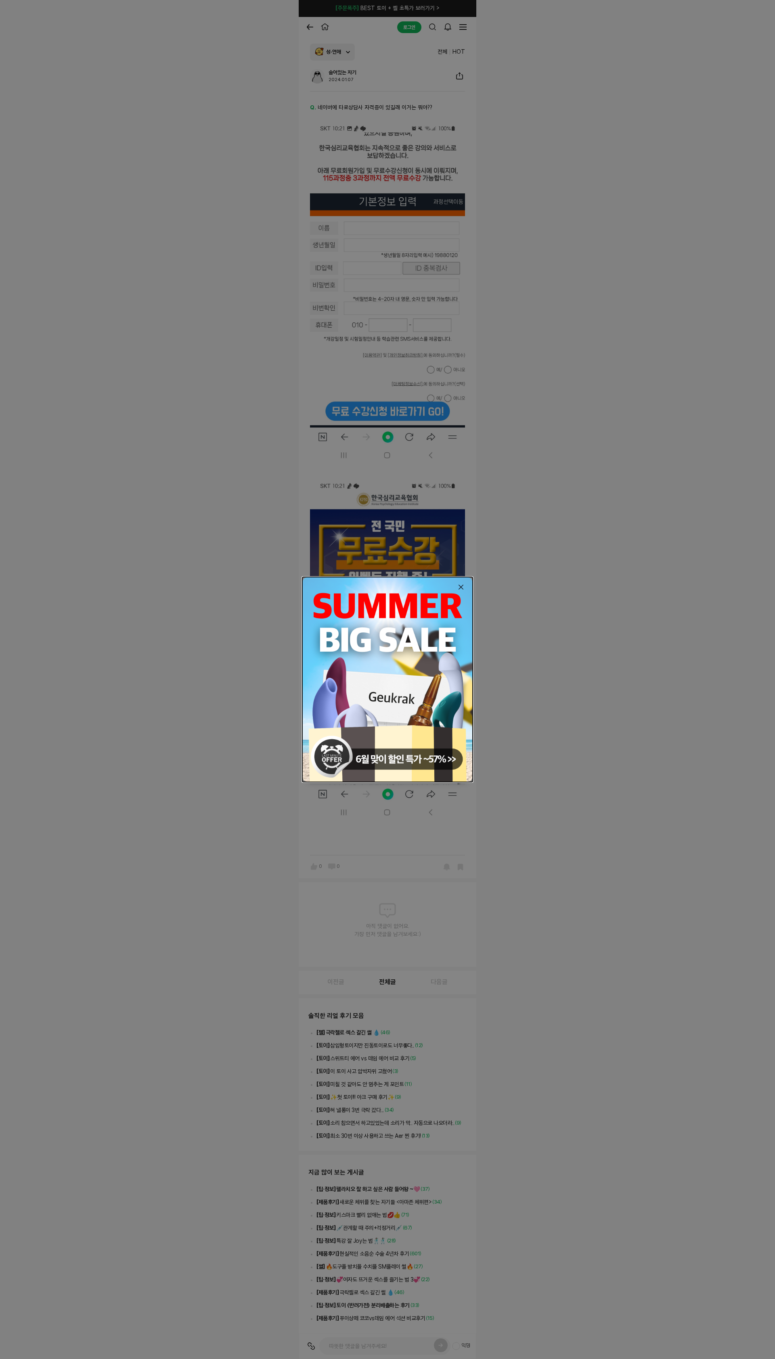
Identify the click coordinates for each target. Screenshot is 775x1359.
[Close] (461, 587)
